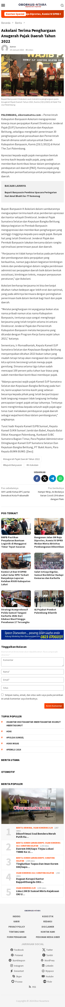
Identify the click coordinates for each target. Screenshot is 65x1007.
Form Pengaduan (16, 937)
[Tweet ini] (44, 478)
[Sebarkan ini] (36, 478)
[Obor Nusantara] (32, 4)
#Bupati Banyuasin (12, 465)
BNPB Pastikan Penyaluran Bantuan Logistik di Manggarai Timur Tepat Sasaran (13, 542)
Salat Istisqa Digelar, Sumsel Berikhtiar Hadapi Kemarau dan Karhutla (48, 575)
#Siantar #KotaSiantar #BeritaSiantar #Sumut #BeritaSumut (33, 724)
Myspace (50, 971)
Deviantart (19, 971)
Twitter (49, 949)
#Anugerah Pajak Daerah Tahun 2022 (21, 459)
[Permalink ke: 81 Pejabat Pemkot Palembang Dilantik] (49, 598)
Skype (18, 976)
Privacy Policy (16, 926)
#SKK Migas (12, 743)
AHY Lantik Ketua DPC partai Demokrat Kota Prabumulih (15, 492)
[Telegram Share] (52, 478)
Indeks (16, 916)
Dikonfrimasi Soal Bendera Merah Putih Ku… (36, 835)
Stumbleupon (18, 960)
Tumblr (49, 955)
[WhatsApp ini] (60, 478)
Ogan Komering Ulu (25, 873)
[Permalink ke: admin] (4, 48)
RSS (34, 986)
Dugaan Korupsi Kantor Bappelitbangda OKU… (30, 880)
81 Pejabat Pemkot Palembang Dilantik (45, 611)
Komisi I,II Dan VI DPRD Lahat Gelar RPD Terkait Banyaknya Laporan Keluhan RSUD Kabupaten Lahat (15, 578)
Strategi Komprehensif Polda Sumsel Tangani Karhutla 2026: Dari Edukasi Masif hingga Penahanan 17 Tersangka (15, 616)
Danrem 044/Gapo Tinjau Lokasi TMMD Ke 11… (35, 850)
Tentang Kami (16, 931)
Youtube (49, 976)
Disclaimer (48, 926)
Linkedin (49, 965)
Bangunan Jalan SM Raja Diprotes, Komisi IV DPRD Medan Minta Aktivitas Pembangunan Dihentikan (49, 542)
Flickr (49, 981)
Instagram (19, 965)
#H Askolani (32, 465)
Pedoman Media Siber (48, 937)
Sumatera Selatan (29, 846)
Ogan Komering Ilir (43, 828)
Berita (19, 828)
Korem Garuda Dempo (34, 843)
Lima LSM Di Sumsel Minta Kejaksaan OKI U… (37, 893)
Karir (17, 921)
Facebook (19, 949)
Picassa (18, 981)
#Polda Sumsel (15, 737)
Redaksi (47, 921)
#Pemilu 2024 (13, 749)
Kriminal (28, 828)
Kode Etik (47, 916)
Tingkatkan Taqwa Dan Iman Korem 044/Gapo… (37, 865)
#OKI (9, 731)
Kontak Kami (48, 931)
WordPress (49, 960)
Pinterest (19, 955)
